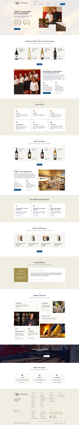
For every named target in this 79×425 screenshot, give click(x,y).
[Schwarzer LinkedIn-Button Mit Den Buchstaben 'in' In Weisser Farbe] (58, 382)
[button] (61, 284)
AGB (45, 358)
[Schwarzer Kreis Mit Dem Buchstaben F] (53, 382)
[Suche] (56, 2)
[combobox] (44, 2)
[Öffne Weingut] (36, 4)
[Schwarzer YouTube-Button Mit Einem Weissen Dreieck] (59, 382)
